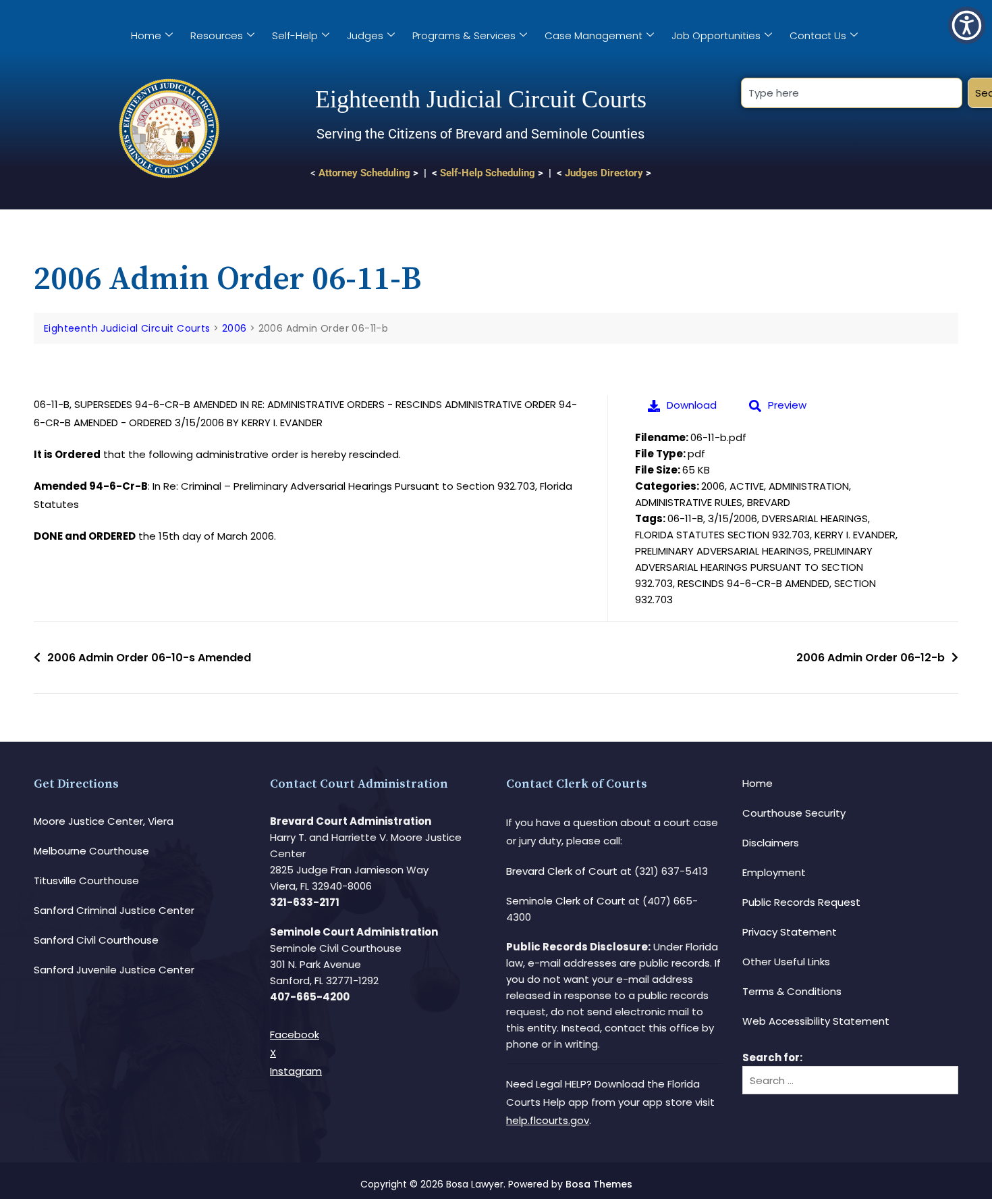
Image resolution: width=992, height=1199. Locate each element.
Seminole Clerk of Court (566, 901)
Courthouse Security (794, 813)
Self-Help (295, 35)
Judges (365, 35)
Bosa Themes (599, 1184)
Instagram (296, 1071)
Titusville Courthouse (86, 880)
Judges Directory (604, 173)
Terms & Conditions (792, 991)
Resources (216, 35)
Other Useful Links (786, 961)
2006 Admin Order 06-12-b (870, 657)
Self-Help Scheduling (487, 173)
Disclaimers (770, 843)
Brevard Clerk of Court (561, 871)
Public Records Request (801, 902)
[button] (966, 25)
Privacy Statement (789, 932)
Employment (774, 872)
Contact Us (818, 35)
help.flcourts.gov (547, 1120)
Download (692, 405)
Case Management (593, 35)
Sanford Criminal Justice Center (114, 910)
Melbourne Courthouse (91, 851)
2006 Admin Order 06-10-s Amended (149, 657)
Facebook (294, 1034)
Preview (787, 405)
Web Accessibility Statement (815, 1021)
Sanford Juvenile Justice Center (114, 970)
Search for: (772, 1057)
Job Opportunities (716, 35)
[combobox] (851, 93)
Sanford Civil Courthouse (96, 940)
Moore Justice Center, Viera (103, 821)
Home (146, 35)
